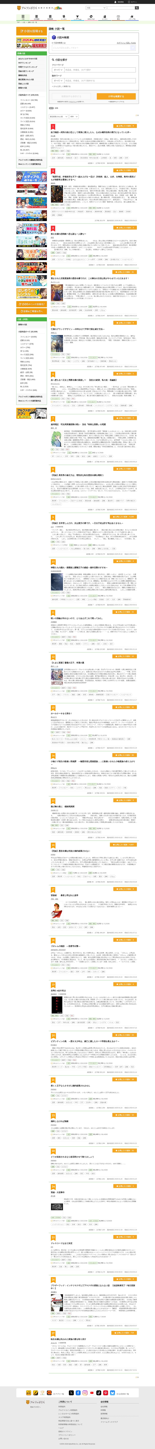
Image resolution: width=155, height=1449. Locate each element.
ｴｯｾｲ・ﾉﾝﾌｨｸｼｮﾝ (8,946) (29, 153)
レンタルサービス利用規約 (68, 1414)
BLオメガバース (57, 739)
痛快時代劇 (98, 211)
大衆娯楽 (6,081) (26, 132)
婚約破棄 (63, 310)
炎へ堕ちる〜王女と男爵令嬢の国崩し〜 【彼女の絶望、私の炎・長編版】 (84, 380)
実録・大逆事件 (58, 1192)
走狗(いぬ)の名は (58, 990)
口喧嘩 (100, 259)
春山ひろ (54, 717)
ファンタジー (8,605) (28, 337)
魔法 (100, 876)
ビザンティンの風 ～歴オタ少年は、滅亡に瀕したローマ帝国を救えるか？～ (85, 1041)
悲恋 (64, 927)
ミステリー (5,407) (27, 107)
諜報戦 (77, 832)
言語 (132, 1067)
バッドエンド (99, 405)
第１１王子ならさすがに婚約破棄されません (70, 1086)
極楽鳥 (53, 183)
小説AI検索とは (60, 43)
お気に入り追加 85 (126, 755)
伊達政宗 (80, 211)
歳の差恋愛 (81, 1022)
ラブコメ (60, 259)
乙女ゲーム (87, 876)
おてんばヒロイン (79, 259)
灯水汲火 (54, 1045)
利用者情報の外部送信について (70, 1424)
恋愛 (53, 252)
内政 (63, 361)
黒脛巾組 (89, 211)
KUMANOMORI (56, 571)
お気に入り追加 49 (126, 707)
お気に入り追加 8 (126, 418)
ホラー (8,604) (26, 111)
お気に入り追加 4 (126, 984)
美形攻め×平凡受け (58, 742)
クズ (119, 788)
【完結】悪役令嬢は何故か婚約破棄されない (70, 851)
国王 (81, 1173)
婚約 (59, 1138)
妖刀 (76, 158)
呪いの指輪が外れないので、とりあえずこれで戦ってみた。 (77, 618)
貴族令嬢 (103, 1102)
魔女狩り (111, 501)
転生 (71, 644)
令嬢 (73, 1138)
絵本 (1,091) (25, 146)
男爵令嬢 (89, 405)
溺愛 (128, 739)
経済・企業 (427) (27, 136)
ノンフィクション (58, 1224)
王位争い (89, 1102)
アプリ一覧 (59, 1394)
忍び (114, 211)
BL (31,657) (24, 150)
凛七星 (53, 1196)
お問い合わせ (63, 1439)
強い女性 (86, 549)
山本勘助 (104, 158)
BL (52, 732)
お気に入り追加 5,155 (124, 517)
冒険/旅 (91, 694)
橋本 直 (54, 428)
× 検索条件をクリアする (116, 102)
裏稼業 (121, 211)
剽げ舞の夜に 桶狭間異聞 (62, 807)
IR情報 (103, 1410)
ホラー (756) (25, 347)
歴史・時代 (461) (27, 376)
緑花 (52, 237)
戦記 (69, 361)
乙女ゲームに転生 (76, 501)
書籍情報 (60, 527)
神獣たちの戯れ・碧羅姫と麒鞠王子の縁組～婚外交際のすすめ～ (79, 567)
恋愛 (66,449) (25, 104)
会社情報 (104, 1407)
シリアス (76, 361)
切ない (95, 1022)
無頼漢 (78, 644)
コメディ (103, 456)
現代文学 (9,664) (26, 129)
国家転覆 (123, 405)
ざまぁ (102, 310)
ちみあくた (54, 810)
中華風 (68, 259)
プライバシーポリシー (67, 1435)
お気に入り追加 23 (126, 1035)
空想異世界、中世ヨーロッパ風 (99, 739)
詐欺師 (128, 211)
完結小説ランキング (26, 71)
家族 (70, 1365)
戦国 (53, 832)
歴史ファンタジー (95, 1067)
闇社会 (88, 1320)
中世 (73, 1067)
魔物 (60, 644)
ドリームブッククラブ (109, 1422)
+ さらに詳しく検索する (61, 86)
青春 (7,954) (25, 125)
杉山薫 (53, 136)
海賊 (73, 694)
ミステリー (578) (27, 344)
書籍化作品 (22, 75)
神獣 (83, 599)
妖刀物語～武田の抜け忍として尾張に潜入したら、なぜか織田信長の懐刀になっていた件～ (91, 132)
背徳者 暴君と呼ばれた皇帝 (64, 895)
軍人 (66, 1266)
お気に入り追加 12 (126, 656)
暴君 (86, 927)
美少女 (67, 1067)
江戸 (59, 1022)
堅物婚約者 (127, 599)
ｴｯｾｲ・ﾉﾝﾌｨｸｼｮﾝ (56, 1217)
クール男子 (91, 259)
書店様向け (105, 1418)
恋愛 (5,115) (25, 340)
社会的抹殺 (88, 310)
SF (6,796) (24, 114)
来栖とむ (54, 333)
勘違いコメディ (110, 788)
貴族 (77, 456)
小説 (23, 22)
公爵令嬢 (81, 405)
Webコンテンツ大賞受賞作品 (29, 164)
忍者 (53, 158)
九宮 (113, 599)
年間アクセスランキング (27, 67)
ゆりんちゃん (55, 383)
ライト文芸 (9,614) (27, 121)
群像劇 (60, 215)
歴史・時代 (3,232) (27, 139)
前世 (64, 1365)
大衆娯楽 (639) (26, 369)
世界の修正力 (130, 501)
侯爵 (75, 1365)
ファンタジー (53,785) (29, 100)
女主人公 (66, 405)
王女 (73, 405)
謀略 (120, 158)
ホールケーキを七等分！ (61, 713)
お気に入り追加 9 (126, 126)
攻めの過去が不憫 (73, 742)
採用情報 (104, 1414)
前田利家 (69, 832)
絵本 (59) (23, 383)
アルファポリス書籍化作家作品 (30, 160)
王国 (113, 549)
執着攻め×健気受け (118, 739)
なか (52, 527)
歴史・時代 (55, 151)
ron (52, 1247)
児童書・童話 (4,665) (28, 143)
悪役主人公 (112, 361)
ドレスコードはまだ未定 (61, 1243)
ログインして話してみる (126, 43)
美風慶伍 (54, 1292)
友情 (84, 694)
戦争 (72, 456)
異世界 (54, 501)
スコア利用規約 (64, 1417)
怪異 (115, 158)
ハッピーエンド (127, 259)
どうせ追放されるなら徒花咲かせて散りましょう (72, 1157)
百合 (116, 405)
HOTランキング (24, 63)
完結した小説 (23, 84)
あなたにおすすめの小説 (27, 59)
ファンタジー (55, 354)
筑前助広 (54, 994)
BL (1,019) (24, 387)
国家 (84, 1224)
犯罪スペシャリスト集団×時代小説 (63, 211)
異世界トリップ (57, 1067)
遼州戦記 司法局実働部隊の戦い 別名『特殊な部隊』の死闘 (78, 424)
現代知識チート (92, 361)
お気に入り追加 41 (126, 272)
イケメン (83, 739)
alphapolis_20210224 (58, 950)
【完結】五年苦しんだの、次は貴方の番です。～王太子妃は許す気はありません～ (87, 523)
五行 (107, 599)
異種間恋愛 (100, 694)
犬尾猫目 (54, 622)
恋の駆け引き (115, 259)
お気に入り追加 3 (126, 228)
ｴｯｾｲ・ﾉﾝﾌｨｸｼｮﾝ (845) (28, 390)
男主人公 (88, 788)
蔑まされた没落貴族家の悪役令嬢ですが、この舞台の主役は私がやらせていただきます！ (90, 278)
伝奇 (126, 158)
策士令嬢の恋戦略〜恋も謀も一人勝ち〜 (68, 234)
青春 (53, 1313)
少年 (83, 972)
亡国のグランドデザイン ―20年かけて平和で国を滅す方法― (78, 329)
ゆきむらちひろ (56, 479)
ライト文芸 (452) (27, 358)
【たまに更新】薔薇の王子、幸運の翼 (67, 663)
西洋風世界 (72, 310)
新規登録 (121, 2)
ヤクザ (54, 1320)
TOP (18, 22)
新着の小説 (22, 88)
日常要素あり (108, 1067)
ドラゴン (66, 694)
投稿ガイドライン (65, 1431)
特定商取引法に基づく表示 (68, 1421)
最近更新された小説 (26, 79)
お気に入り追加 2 (126, 561)
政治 (83, 456)
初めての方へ (35, 1407)
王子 (53, 694)
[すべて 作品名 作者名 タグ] (58, 70)
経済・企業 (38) (26, 372)
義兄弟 (61, 1320)
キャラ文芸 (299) (27, 355)
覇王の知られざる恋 (94, 832)
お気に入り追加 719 (125, 1333)
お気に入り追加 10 (126, 1115)
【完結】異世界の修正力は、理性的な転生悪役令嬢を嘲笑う (77, 475)
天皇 (90, 1224)
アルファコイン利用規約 (67, 1410)
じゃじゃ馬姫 (92, 599)
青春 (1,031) (25, 362)
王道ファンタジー (112, 694)
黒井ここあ (54, 666)
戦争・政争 (119, 1067)
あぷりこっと (55, 282)
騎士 (59, 694)
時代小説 (66, 1022)
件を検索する (116, 96)
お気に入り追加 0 (126, 170)
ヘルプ (61, 1428)
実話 (67, 1224)
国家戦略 (103, 361)
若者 (73, 1224)
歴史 (53, 927)
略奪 (105, 1365)
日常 (66, 456)
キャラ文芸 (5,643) (27, 118)
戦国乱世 (69, 158)
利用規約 (61, 1407)
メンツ (81, 1320)
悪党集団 (108, 211)
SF (52, 449)
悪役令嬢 (55, 310)
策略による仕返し (104, 549)
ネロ (80, 927)
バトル (111, 1022)
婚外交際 (55, 599)
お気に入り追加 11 (126, 612)
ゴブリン (86, 644)
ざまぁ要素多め (76, 549)
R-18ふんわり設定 (71, 739)
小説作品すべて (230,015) (28, 95)
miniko (53, 854)
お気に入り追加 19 (126, 1079)
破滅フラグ (120, 501)
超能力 (95, 456)
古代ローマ (72, 927)
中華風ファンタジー (67, 599)
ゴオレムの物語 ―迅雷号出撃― (65, 946)
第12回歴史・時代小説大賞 (89, 158)
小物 (124, 788)
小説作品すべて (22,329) (27, 332)
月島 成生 (54, 899)
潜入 (98, 644)
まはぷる (54, 1343)
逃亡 (111, 644)
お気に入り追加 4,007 (124, 845)
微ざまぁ (85, 742)
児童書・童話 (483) (27, 379)
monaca (53, 1089)
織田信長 (60, 158)
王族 (60, 1266)
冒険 (88, 972)
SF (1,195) (24, 351)
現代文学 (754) (26, 365)
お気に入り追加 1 (126, 374)
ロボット (59, 456)
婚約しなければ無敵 (59, 1121)
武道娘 (101, 599)
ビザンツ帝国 (82, 1067)
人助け (105, 644)
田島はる (54, 768)
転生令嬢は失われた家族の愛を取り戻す (68, 1339)
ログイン (134, 2)
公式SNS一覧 (124, 1394)
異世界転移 (55, 361)
